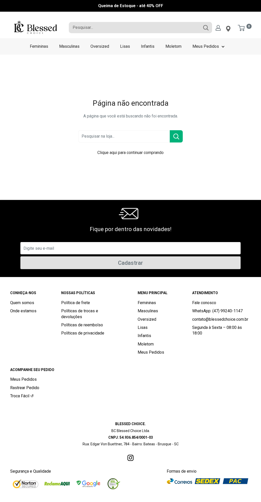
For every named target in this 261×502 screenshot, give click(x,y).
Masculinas (69, 46)
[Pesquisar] (205, 27)
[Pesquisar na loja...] (176, 136)
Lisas (125, 46)
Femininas (39, 46)
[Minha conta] (218, 27)
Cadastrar (130, 263)
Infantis (147, 46)
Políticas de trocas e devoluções (79, 313)
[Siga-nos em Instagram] (130, 457)
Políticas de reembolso (82, 324)
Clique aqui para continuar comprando (130, 152)
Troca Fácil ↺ (22, 395)
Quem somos (22, 302)
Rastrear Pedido (24, 387)
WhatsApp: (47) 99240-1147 (217, 310)
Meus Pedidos (205, 46)
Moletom (173, 46)
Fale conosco (204, 302)
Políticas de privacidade (82, 333)
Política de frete (75, 302)
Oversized (99, 46)
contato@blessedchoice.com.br (220, 319)
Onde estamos (23, 310)
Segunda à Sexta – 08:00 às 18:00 (217, 330)
